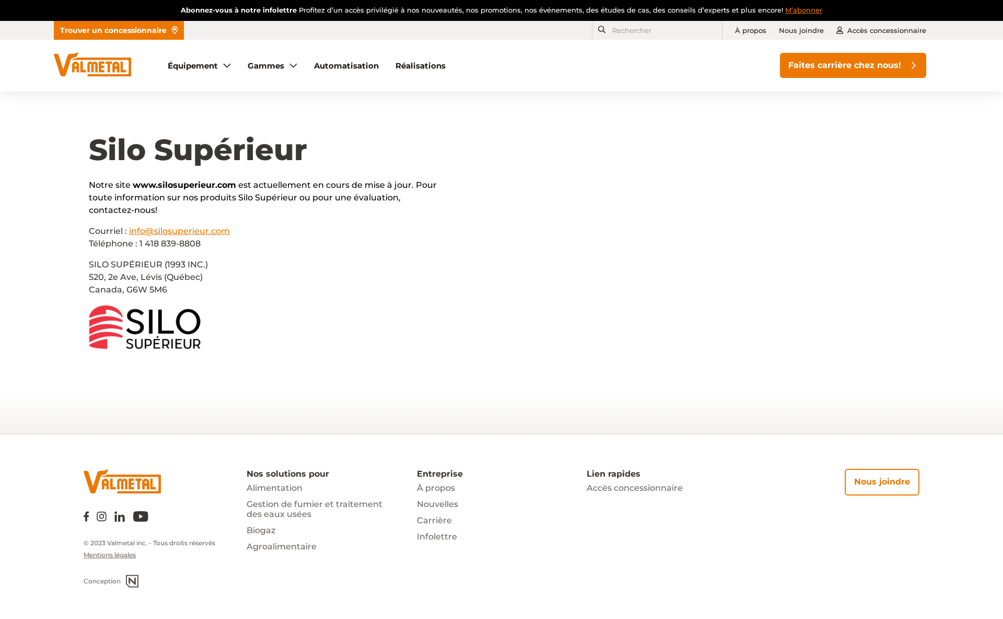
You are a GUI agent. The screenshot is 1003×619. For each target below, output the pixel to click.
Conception (102, 581)
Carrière (434, 520)
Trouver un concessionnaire (113, 30)
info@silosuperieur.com (179, 231)
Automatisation (346, 66)
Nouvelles (437, 504)
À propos (750, 30)
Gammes (266, 66)
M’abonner (803, 10)
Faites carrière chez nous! (844, 65)
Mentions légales (110, 555)
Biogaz (261, 530)
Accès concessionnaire (886, 30)
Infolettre (437, 537)
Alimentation (274, 488)
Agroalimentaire (282, 547)
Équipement (193, 66)
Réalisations (420, 66)
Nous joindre (801, 30)
